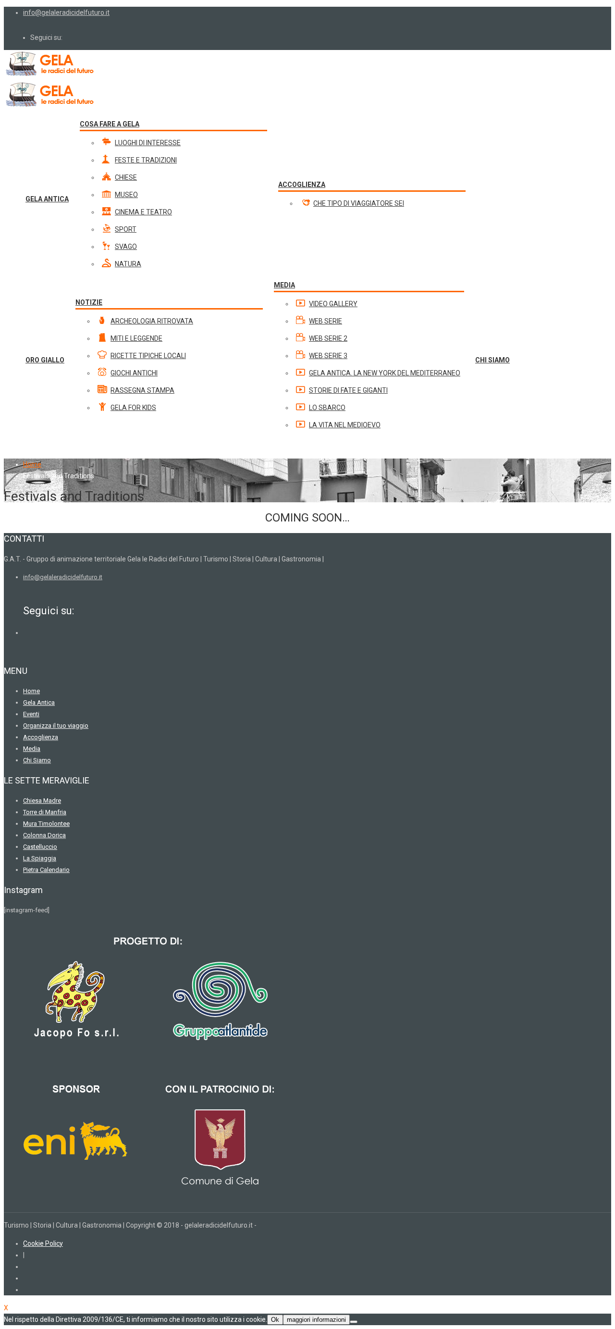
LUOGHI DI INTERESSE (148, 143)
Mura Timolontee (46, 823)
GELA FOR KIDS (133, 407)
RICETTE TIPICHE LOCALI (148, 356)
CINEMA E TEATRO (143, 212)
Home (32, 464)
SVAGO (126, 246)
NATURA (128, 264)
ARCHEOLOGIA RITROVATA (152, 321)
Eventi (31, 714)
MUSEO (126, 195)
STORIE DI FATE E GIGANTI (348, 390)
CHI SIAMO (492, 360)
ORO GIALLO (44, 360)
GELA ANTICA (47, 199)
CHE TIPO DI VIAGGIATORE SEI (358, 203)
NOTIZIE (88, 302)
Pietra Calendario (46, 869)
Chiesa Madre (42, 800)
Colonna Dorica (44, 835)
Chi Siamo (37, 760)
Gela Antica (39, 702)
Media (31, 748)
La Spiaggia (39, 858)
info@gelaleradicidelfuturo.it (66, 12)
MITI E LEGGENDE (136, 338)
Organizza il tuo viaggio (55, 725)
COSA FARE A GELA (109, 124)
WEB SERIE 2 (328, 338)
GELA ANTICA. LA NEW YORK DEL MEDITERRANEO (384, 373)
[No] (353, 1321)
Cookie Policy (43, 1243)
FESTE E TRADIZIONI (146, 160)
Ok (275, 1319)
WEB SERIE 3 (328, 356)
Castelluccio (40, 846)
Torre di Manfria (44, 812)
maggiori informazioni (316, 1319)
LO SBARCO (327, 407)
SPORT (125, 229)
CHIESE (126, 177)
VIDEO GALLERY (333, 304)
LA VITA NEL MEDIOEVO (345, 425)
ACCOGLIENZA (301, 184)
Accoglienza (40, 737)
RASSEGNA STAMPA (142, 390)
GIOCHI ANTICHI (134, 373)
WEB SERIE (325, 321)
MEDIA (284, 285)
